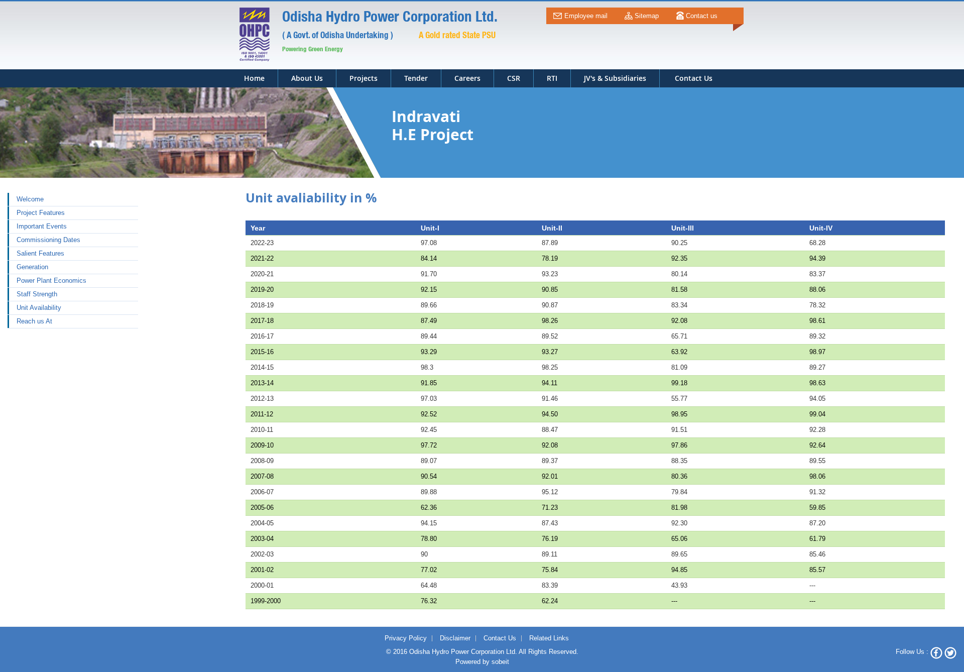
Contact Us (500, 638)
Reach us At (34, 321)
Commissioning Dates (48, 240)
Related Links (549, 638)
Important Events (42, 226)
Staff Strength (37, 294)
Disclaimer (455, 638)
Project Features (41, 212)
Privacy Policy (406, 638)
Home (254, 78)
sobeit (500, 661)
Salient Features (40, 253)
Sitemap (647, 16)
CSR (513, 78)
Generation (32, 267)
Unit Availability (39, 307)
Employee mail (586, 16)
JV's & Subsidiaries (615, 78)
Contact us (701, 16)
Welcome (30, 199)
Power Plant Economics (51, 280)
